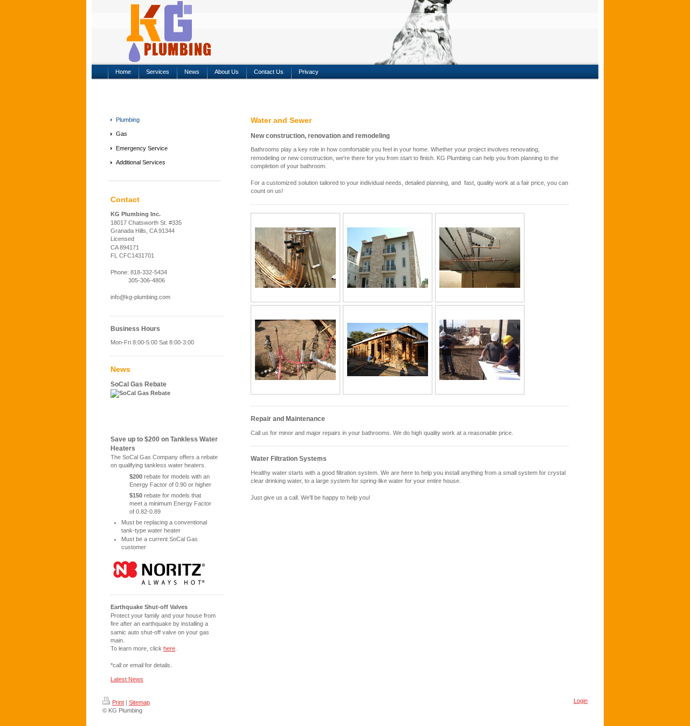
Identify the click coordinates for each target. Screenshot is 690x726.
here (169, 648)
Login (581, 700)
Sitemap (139, 702)
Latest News (127, 679)
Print (118, 702)
